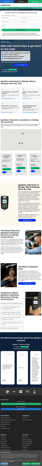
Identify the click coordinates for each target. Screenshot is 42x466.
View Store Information (4, 166)
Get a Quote (3, 426)
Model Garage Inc (35, 156)
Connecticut (11, 9)
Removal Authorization (27, 443)
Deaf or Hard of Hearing (6, 447)
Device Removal (4, 441)
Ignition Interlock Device (6, 417)
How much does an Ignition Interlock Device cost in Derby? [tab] (12, 318)
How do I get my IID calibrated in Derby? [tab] (13, 303)
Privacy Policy (11, 461)
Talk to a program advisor (30, 112)
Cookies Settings (4, 463)
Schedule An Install (7, 169)
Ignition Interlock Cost (5, 424)
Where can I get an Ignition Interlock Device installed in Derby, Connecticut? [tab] (12, 313)
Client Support (21, 1)
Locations (7, 1)
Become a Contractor (26, 439)
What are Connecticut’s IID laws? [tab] (11, 328)
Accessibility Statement (5, 449)
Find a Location (27, 98)
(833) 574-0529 (21, 403)
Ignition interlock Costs (8, 98)
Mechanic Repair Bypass (27, 441)
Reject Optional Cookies (35, 463)
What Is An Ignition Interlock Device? (8, 419)
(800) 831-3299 (35, 1)
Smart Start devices (7, 112)
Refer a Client (25, 436)
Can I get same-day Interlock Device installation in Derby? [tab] (11, 307)
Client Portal (3, 439)
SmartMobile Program (5, 428)
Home (1, 9)
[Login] (34, 5)
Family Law (24, 449)
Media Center (3, 443)
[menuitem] (34, 5)
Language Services (4, 445)
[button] (22, 143)
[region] (21, 458)
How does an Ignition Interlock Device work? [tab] (12, 323)
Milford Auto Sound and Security (7, 156)
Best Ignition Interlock (5, 422)
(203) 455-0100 (19, 171)
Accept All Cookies (26, 463)
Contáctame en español (9, 15)
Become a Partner (26, 445)
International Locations (27, 419)
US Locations (25, 417)
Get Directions (9, 172)
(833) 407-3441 (33, 171)
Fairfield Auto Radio (21, 156)
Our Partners (25, 447)
